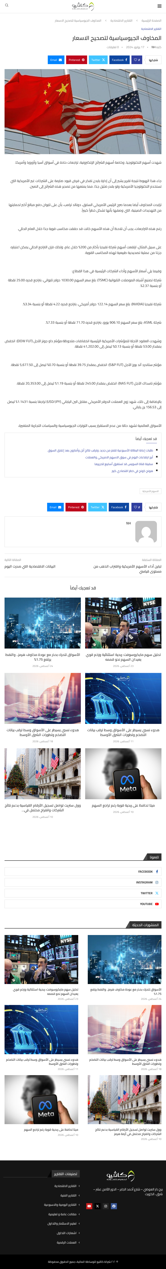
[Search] (7, 6)
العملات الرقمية (67, 1243)
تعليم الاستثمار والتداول (62, 1224)
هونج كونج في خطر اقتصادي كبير (132, 471)
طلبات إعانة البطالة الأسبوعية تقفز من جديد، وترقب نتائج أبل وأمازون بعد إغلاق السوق (100, 450)
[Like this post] (135, 59)
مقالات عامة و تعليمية (62, 1214)
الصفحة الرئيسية (151, 21)
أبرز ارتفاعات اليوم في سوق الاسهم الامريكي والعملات (119, 457)
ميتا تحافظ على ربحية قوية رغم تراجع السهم (123, 805)
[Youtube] (89, 1206)
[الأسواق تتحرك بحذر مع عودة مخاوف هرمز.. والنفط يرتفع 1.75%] (43, 623)
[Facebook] (114, 1206)
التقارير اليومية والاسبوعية (60, 1205)
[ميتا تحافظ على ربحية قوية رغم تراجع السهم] (123, 773)
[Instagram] (106, 1206)
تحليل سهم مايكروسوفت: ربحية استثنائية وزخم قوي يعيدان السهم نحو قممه (123, 657)
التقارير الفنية (69, 1195)
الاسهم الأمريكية (150, 491)
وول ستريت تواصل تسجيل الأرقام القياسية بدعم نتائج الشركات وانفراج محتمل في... (43, 807)
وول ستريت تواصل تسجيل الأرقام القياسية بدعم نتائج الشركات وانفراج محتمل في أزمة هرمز (128, 1132)
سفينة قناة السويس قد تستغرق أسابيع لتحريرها (123, 464)
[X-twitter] (97, 1206)
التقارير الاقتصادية (121, 21)
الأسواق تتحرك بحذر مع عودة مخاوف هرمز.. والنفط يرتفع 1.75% (42, 657)
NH (153, 47)
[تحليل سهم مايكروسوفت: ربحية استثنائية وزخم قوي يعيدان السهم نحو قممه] (123, 623)
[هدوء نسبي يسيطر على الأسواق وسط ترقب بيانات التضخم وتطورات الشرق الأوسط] (43, 698)
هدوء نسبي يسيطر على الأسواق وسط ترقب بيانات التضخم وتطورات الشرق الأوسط (43, 732)
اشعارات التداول (67, 1233)
